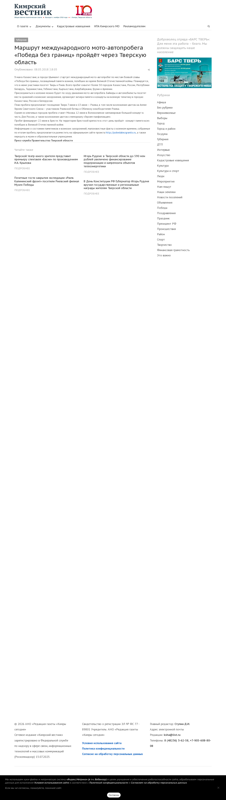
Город (161, 123)
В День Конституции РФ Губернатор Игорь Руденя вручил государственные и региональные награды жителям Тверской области (116, 185)
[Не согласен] (218, 787)
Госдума (162, 134)
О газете (22, 26)
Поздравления (166, 213)
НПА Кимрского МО (106, 26)
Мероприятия (166, 181)
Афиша (161, 102)
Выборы (162, 118)
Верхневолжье (166, 113)
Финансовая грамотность (173, 250)
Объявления (164, 202)
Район (161, 234)
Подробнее (22, 168)
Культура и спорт (168, 171)
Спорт (161, 239)
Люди (160, 176)
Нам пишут (164, 187)
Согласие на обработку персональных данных (112, 754)
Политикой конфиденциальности (108, 782)
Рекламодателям (134, 26)
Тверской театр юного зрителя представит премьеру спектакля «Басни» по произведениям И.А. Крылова (46, 159)
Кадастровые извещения (73, 26)
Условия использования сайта (101, 743)
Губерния (21, 39)
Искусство (163, 155)
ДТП (160, 144)
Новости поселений (169, 197)
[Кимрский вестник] (113, 11)
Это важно (164, 255)
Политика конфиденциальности (103, 748)
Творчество (164, 245)
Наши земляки (166, 192)
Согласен (114, 795)
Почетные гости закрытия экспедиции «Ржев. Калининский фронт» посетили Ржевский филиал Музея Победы (46, 181)
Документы (43, 26)
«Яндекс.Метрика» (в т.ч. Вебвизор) (86, 779)
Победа (162, 208)
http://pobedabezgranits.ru (121, 132)
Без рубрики (165, 107)
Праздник (163, 218)
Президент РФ (166, 223)
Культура (163, 165)
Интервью (163, 150)
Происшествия (166, 229)
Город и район (166, 128)
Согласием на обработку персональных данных (159, 782)
